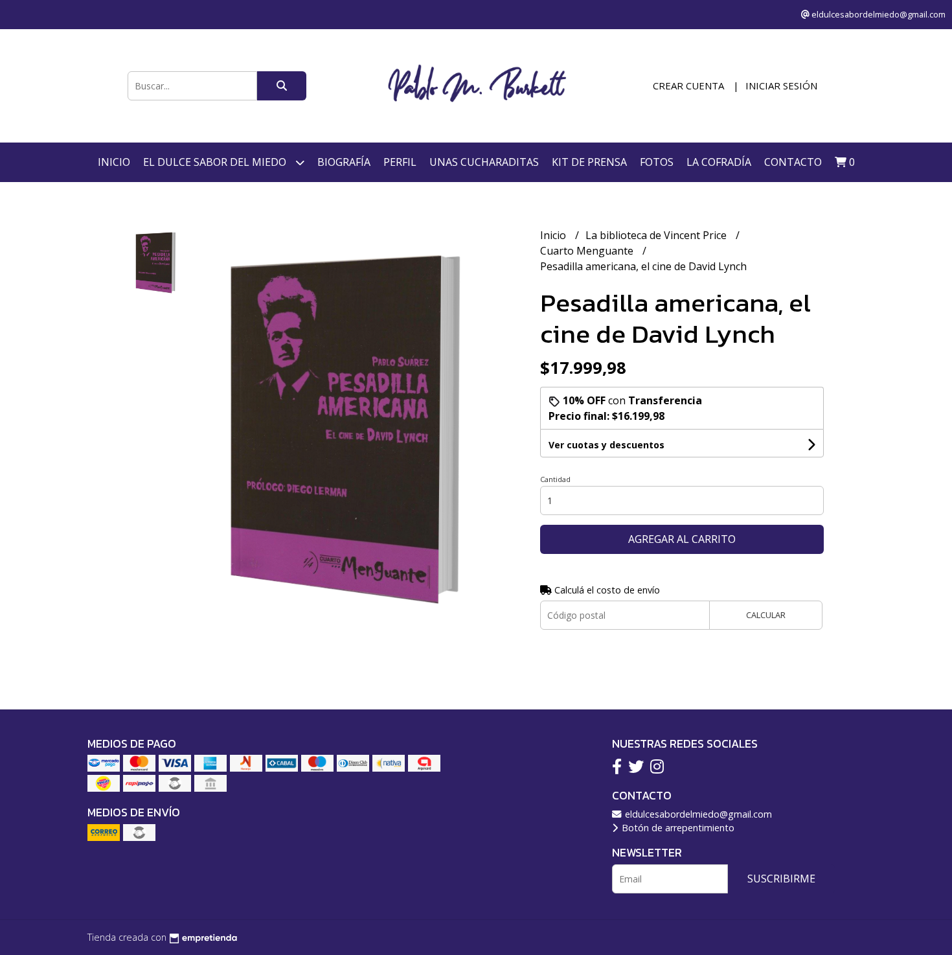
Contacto (793, 162)
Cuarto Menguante (588, 251)
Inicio (114, 162)
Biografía (343, 162)
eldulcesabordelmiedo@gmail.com (697, 814)
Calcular (766, 615)
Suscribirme (781, 878)
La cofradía (718, 162)
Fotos (657, 162)
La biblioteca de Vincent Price (657, 235)
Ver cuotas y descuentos (606, 445)
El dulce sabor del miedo (216, 162)
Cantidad (555, 479)
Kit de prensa (589, 162)
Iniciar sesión (781, 85)
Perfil (399, 162)
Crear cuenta (688, 85)
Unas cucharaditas (484, 162)
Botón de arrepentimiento (676, 828)
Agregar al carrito (682, 539)
